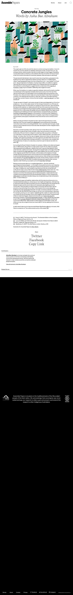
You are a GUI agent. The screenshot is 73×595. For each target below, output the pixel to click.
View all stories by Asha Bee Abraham (16, 264)
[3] (47, 208)
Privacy (26, 592)
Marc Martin (35, 226)
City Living (37, 8)
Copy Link (36, 244)
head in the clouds (48, 196)
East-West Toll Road (45, 160)
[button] (69, 269)
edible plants (16, 176)
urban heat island (28, 151)
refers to (48, 206)
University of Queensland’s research (22, 113)
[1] (17, 84)
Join (66, 3)
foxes (40, 200)
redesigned (36, 122)
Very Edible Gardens (41, 169)
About (59, 3)
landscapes (27, 189)
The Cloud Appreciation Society (34, 197)
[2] (17, 142)
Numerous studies (46, 108)
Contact (18, 592)
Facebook (36, 240)
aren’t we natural (48, 98)
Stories (53, 3)
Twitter (36, 236)
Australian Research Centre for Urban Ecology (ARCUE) (35, 199)
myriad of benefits (28, 157)
